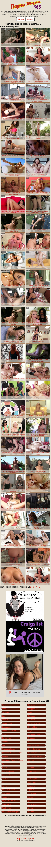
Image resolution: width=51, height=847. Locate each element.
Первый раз (32, 727)
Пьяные (30, 760)
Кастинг (5, 782)
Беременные (7, 720)
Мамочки (31, 705)
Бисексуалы (7, 723)
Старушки (31, 786)
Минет (29, 712)
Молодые (31, 716)
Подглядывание (33, 734)
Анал (4, 709)
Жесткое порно (8, 771)
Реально (30, 767)
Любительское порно (10, 812)
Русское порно (33, 771)
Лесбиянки (6, 808)
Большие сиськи (9, 731)
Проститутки (32, 753)
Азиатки (5, 705)
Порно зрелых (33, 745)
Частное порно (33, 804)
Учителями (31, 793)
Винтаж (5, 742)
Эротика (30, 812)
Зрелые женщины (9, 775)
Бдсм (4, 716)
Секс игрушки (32, 779)
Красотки (5, 797)
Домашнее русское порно (11, 760)
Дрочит (5, 764)
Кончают (5, 786)
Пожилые (31, 738)
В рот (4, 734)
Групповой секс (8, 749)
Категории (21, 19)
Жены (4, 767)
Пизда (29, 731)
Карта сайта (23, 839)
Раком (30, 764)
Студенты (31, 790)
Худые (30, 797)
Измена (5, 779)
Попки (29, 742)
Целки (29, 801)
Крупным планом (9, 801)
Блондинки (6, 727)
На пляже (31, 720)
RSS (32, 839)
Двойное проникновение (11, 753)
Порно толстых (33, 749)
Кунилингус (6, 804)
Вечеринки (6, 738)
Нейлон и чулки (33, 723)
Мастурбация (32, 709)
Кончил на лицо (8, 790)
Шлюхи (30, 808)
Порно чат (30, 19)
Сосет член (32, 782)
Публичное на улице (35, 756)
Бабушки (5, 712)
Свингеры (31, 775)
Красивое (6, 793)
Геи (3, 745)
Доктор (5, 756)
